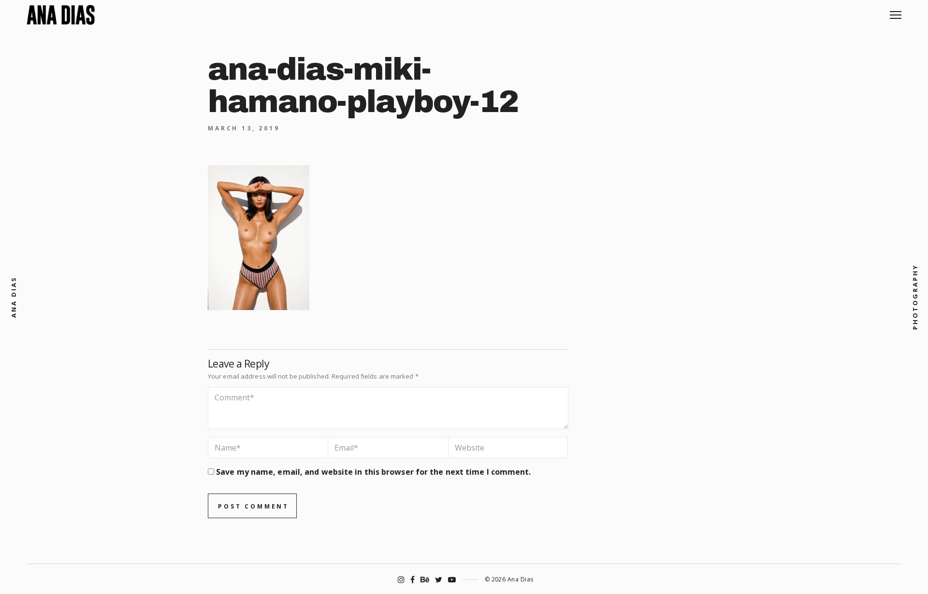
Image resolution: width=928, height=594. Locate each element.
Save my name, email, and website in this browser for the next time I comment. (373, 472)
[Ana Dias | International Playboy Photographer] (61, 15)
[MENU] (895, 11)
